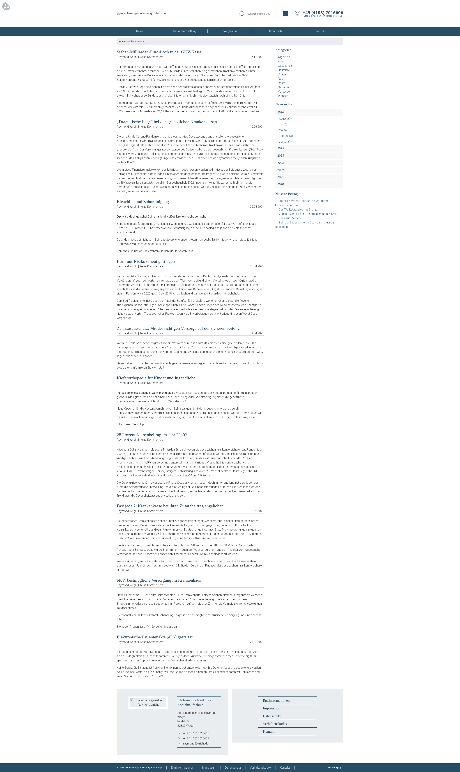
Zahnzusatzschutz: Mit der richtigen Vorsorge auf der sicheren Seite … (179, 328)
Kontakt (321, 31)
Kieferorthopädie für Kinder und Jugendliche (156, 378)
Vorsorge (284, 91)
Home (121, 41)
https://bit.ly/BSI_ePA (150, 676)
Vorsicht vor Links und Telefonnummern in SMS (308, 214)
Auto (281, 61)
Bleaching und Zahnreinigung (143, 201)
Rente (281, 83)
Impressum (271, 708)
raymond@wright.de (195, 743)
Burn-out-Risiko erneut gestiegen (146, 261)
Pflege (282, 74)
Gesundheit (285, 65)
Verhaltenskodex (275, 724)
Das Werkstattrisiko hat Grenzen (299, 209)
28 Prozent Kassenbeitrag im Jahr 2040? (152, 434)
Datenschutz (272, 716)
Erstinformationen (276, 700)
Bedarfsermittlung (184, 31)
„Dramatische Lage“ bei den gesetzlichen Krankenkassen (167, 121)
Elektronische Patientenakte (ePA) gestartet (155, 637)
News (139, 31)
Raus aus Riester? (290, 218)
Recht (281, 78)
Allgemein (284, 57)
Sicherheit (284, 87)
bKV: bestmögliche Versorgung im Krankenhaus (159, 580)
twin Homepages (335, 767)
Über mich (275, 31)
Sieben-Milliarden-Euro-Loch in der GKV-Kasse (159, 52)
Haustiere (284, 70)
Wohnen (283, 96)
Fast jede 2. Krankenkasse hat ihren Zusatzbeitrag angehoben (170, 506)
